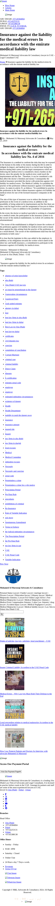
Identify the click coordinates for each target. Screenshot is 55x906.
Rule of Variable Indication (16, 513)
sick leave (9, 518)
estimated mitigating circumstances (19, 397)
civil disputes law (12, 341)
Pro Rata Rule (10, 494)
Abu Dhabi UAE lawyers (15, 285)
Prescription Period (12, 490)
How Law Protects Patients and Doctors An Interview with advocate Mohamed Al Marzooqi (24, 752)
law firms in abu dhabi (14, 438)
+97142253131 (13, 21)
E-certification (10, 378)
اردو (39, 899)
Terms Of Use (10, 869)
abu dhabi (9, 280)
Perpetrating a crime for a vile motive (20, 485)
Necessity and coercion (14, 471)
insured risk (9, 429)
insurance (9, 420)
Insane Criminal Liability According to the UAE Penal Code (24, 667)
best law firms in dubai (14, 322)
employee (9, 387)
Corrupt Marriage (12, 355)
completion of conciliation (15, 350)
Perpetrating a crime (13, 480)
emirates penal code (13, 383)
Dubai (21, 790)
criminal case (10, 359)
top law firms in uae (13, 546)
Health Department (12, 411)
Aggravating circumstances (16, 294)
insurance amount (12, 425)
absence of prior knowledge (16, 276)
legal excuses (10, 448)
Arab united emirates (13, 304)
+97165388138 (14, 23)
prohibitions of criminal (14, 504)
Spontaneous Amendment (15, 522)
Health (7, 406)
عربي (31, 899)
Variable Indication (12, 559)
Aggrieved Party (11, 299)
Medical (8, 452)
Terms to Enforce (12, 527)
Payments (9, 866)
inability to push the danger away (18, 415)
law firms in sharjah (13, 443)
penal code (9, 476)
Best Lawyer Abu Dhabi (15, 327)
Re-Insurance (10, 508)
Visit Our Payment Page (10, 772)
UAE (7, 550)
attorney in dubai (12, 308)
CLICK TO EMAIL (18, 26)
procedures (9, 499)
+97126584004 (18, 19)
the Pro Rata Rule (12, 541)
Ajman (28, 790)
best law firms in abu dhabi (16, 317)
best (6, 313)
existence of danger (13, 401)
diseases (8, 373)
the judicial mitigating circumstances (19, 532)
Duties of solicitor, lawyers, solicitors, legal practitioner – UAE (25, 641)
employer (9, 392)
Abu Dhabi (12, 790)
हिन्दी (24, 899)
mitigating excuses (12, 462)
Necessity (9, 466)
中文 (16, 899)
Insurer (8, 434)
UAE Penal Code (12, 555)
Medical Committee (13, 457)
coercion (8, 345)
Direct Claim (10, 369)
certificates (9, 336)
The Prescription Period (14, 536)
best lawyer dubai (12, 331)
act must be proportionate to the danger (20, 290)
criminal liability (11, 364)
